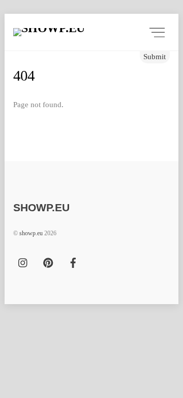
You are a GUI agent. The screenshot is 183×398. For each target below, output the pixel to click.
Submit (154, 56)
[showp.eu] (81, 32)
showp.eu (31, 233)
